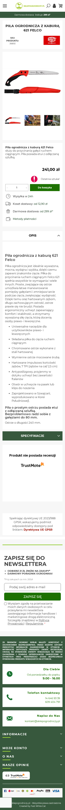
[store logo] (30, 6)
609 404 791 (52, 702)
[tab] (32, 235)
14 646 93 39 (52, 698)
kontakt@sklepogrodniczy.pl (42, 721)
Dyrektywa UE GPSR (38, 529)
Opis (32, 235)
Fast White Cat (38, 806)
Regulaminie (34, 623)
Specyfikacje (32, 436)
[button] (14, 122)
